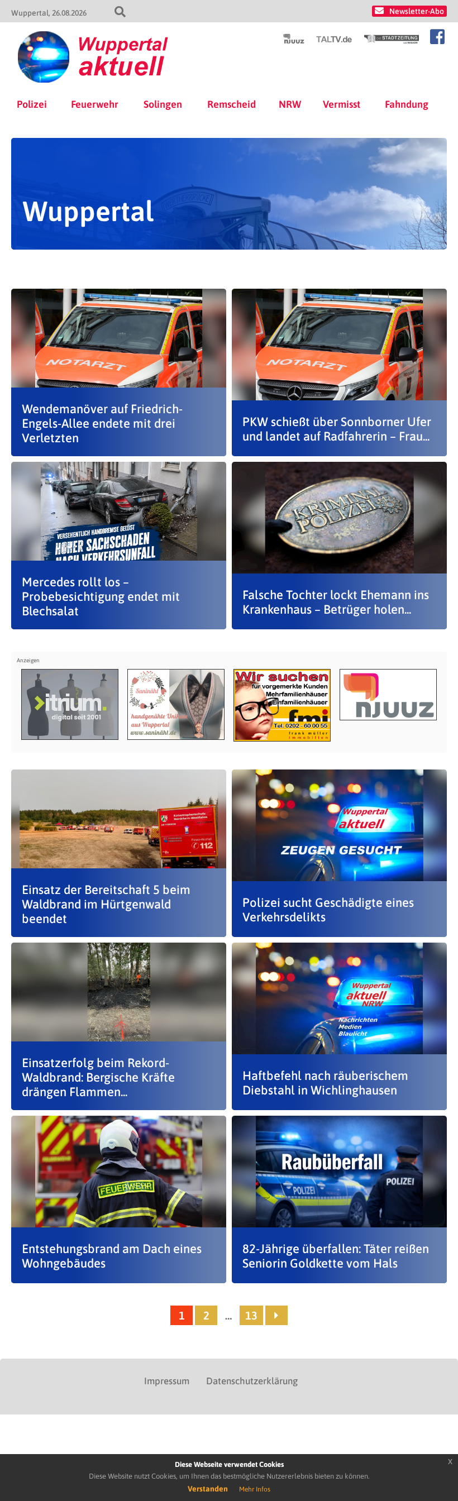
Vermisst (341, 104)
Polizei (32, 104)
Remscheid (231, 104)
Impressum (166, 1381)
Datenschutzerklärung (252, 1381)
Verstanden (208, 1488)
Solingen (163, 104)
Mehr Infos (254, 1489)
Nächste (276, 1315)
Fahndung (406, 104)
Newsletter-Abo (416, 11)
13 (251, 1315)
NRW (290, 104)
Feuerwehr (94, 104)
